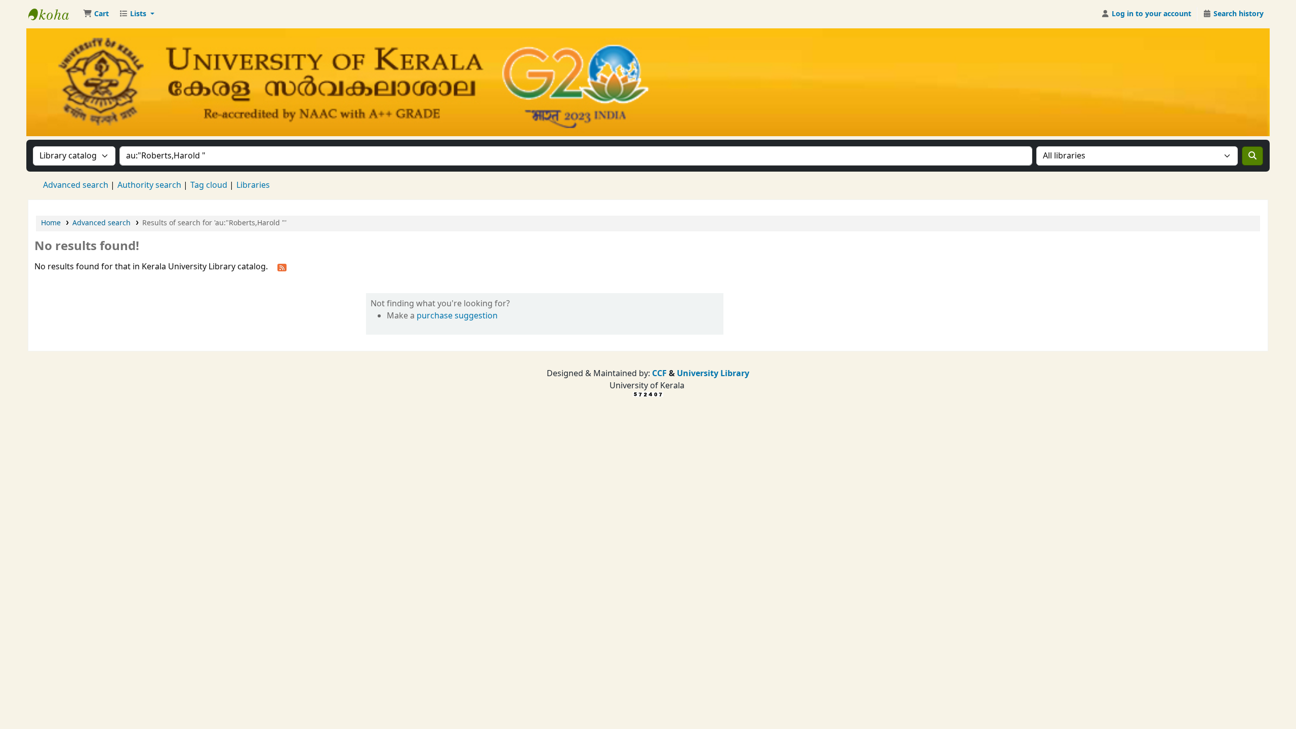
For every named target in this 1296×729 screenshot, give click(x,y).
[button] (96, 14)
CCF (658, 374)
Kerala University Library (53, 14)
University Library (713, 374)
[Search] (1252, 156)
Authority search (149, 185)
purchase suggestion (457, 316)
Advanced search (75, 185)
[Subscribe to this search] (282, 267)
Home (51, 223)
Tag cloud (208, 185)
